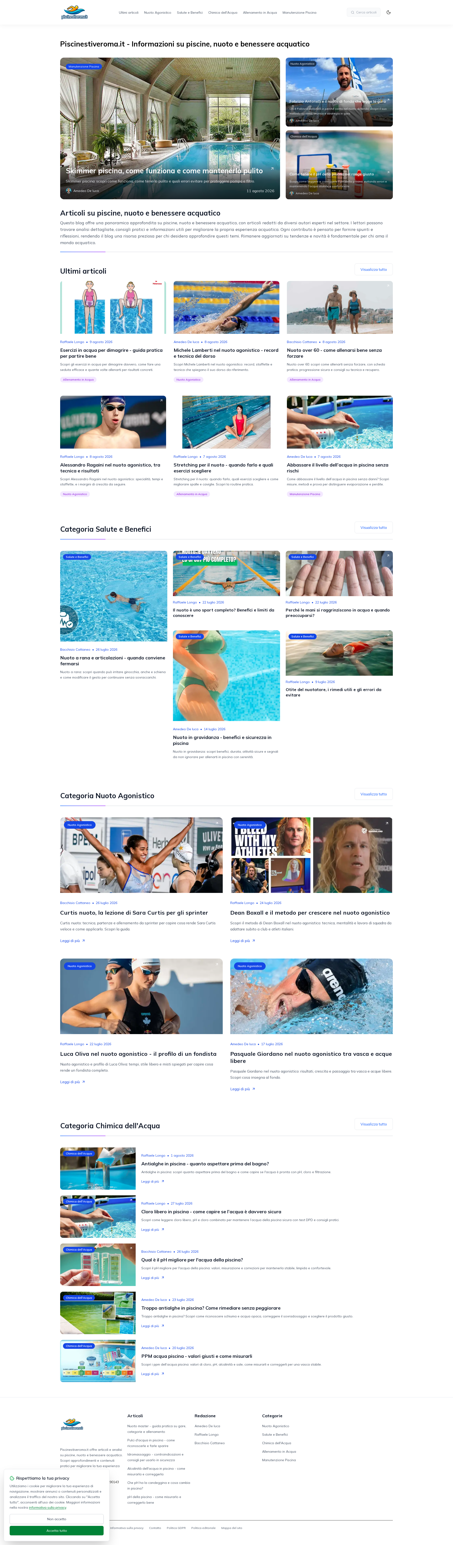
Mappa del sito (231, 1528)
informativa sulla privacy (47, 1507)
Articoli (135, 1415)
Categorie (272, 1415)
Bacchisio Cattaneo (302, 342)
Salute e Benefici (190, 12)
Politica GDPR (176, 1528)
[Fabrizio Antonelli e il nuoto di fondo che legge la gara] (339, 92)
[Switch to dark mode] (388, 12)
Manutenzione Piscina (299, 12)
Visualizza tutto (374, 269)
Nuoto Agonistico (157, 12)
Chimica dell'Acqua (222, 12)
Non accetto (56, 1519)
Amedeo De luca (186, 342)
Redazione (205, 1415)
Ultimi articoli (128, 12)
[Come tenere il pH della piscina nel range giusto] (339, 164)
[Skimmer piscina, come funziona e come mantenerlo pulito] (170, 128)
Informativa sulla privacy (126, 1528)
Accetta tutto (56, 1530)
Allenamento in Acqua (260, 12)
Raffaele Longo (72, 342)
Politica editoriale (203, 1528)
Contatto (155, 1528)
